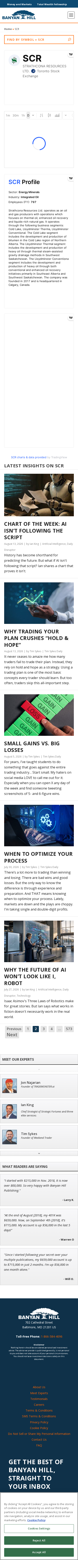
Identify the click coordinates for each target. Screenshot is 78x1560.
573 (69, 1028)
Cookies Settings (39, 1528)
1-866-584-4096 (51, 1336)
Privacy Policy (39, 1422)
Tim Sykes (29, 1134)
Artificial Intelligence (54, 544)
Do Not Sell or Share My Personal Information (39, 1434)
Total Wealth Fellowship (52, 4)
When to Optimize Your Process (38, 857)
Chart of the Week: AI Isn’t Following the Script (35, 530)
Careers (39, 1405)
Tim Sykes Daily (53, 651)
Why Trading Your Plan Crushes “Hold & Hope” (36, 638)
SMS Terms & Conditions (39, 1416)
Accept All (39, 1552)
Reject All (39, 1540)
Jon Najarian (30, 1082)
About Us (39, 1387)
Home (8, 29)
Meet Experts (39, 1393)
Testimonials (39, 1399)
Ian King (27, 1105)
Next (12, 1035)
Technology (24, 995)
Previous (14, 1028)
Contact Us (39, 1439)
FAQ (39, 1445)
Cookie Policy (39, 1428)
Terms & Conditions (39, 1410)
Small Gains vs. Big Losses (32, 746)
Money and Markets (19, 4)
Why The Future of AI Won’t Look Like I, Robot (35, 976)
